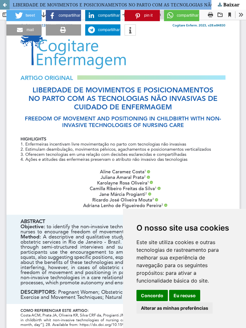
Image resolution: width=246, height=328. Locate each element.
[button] (24, 15)
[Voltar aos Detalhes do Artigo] (5, 5)
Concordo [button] (152, 295)
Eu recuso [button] (185, 295)
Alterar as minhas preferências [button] (174, 308)
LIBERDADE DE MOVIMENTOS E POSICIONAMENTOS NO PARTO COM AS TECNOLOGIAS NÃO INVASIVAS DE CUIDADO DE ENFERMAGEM (129, 5)
